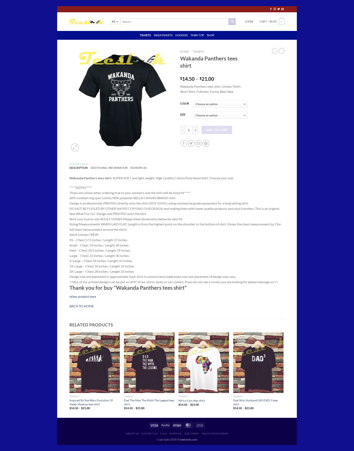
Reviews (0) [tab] (138, 167)
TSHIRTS (145, 35)
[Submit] (232, 21)
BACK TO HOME (81, 306)
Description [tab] (78, 167)
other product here (82, 296)
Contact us (149, 433)
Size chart (191, 433)
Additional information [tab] (109, 167)
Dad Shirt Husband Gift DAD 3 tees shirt (255, 402)
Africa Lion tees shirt (191, 400)
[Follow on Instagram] (274, 9)
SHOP (210, 35)
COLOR (184, 103)
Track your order (215, 433)
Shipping (175, 433)
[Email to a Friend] (198, 143)
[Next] (283, 374)
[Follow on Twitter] (278, 9)
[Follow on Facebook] (271, 9)
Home (184, 51)
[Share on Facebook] (183, 143)
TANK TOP (197, 35)
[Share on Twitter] (191, 143)
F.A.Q (163, 433)
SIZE (182, 114)
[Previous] (70, 374)
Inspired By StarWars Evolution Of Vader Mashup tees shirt (91, 402)
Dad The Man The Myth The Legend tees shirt (149, 402)
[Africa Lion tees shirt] (203, 362)
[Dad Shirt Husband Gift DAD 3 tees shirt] (258, 362)
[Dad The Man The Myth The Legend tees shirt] (149, 362)
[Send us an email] (282, 9)
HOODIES (181, 35)
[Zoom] (75, 147)
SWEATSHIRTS (163, 35)
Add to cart (217, 130)
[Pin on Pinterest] (206, 143)
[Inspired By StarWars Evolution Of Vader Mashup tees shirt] (94, 362)
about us (132, 433)
